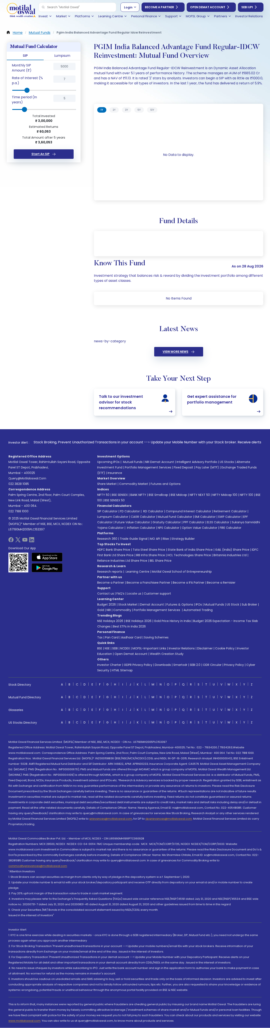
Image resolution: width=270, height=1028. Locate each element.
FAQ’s (120, 593)
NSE (107, 648)
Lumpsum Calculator (112, 517)
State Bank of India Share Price (190, 550)
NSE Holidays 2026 (110, 621)
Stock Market (128, 604)
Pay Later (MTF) (207, 467)
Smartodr (180, 665)
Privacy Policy (234, 665)
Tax (100, 637)
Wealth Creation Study (167, 654)
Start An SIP (40, 154)
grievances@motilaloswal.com (110, 819)
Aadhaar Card (131, 637)
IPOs (199, 604)
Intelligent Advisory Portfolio (197, 462)
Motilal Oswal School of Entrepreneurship (182, 571)
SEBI (115, 648)
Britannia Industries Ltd (230, 555)
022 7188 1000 (18, 511)
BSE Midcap (179, 495)
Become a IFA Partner (188, 582)
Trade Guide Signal (133, 539)
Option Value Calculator (199, 528)
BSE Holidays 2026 (138, 621)
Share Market (107, 484)
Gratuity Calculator (167, 522)
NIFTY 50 (103, 495)
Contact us (105, 593)
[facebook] (11, 541)
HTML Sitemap (122, 670)
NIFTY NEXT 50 (200, 495)
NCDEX (125, 648)
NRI (109, 610)
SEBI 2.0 (195, 665)
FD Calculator (130, 511)
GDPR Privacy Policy (138, 665)
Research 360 (107, 539)
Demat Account (152, 604)
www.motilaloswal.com (24, 1021)
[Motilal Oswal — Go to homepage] (21, 11)
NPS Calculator (168, 528)
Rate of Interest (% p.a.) (27, 80)
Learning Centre (137, 571)
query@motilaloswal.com (27, 478)
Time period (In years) (24, 100)
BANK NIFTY (138, 495)
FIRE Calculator (230, 528)
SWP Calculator (229, 517)
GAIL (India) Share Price (232, 550)
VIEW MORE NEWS (175, 351)
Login (128, 7)
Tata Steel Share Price (149, 550)
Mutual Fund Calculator (175, 517)
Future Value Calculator (132, 522)
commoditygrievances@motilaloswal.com (37, 866)
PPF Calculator (193, 522)
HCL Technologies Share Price (189, 555)
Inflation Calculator (140, 528)
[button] (43, 7)
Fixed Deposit (183, 467)
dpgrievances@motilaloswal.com (168, 819)
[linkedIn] (31, 541)
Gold (100, 610)
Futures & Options (179, 604)
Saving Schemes (156, 637)
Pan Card (112, 637)
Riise (166, 539)
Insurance (115, 473)
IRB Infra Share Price (150, 555)
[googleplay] (47, 567)
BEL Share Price (160, 561)
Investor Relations (182, 648)
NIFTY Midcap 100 (224, 495)
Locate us (134, 593)
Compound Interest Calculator (188, 511)
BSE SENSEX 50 (114, 500)
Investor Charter (109, 665)
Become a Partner (159, 7)
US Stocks (227, 462)
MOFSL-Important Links (149, 648)
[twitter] (18, 541)
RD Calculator (152, 511)
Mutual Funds (133, 462)
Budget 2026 (106, 604)
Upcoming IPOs (108, 462)
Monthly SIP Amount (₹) (21, 68)
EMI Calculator (205, 517)
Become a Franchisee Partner (148, 582)
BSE (99, 648)
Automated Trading (198, 610)
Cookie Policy (225, 648)
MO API (155, 539)
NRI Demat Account (159, 462)
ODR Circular (212, 665)
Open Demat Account (207, 7)
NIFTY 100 (246, 495)
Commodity (122, 610)
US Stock (233, 604)
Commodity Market (133, 484)
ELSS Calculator (218, 522)
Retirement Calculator (230, 511)
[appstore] (47, 557)
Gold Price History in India (172, 621)
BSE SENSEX (120, 495)
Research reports (109, 571)
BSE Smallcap (158, 495)
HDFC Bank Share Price (113, 550)
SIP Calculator (107, 511)
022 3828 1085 (18, 484)
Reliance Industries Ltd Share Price (122, 561)
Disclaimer (205, 648)
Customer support (157, 593)
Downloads (163, 665)
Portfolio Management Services (148, 467)
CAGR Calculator (143, 517)
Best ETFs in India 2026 (129, 626)
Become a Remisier (221, 582)
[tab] (101, 110)
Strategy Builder (183, 539)
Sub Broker (249, 604)
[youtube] (24, 541)
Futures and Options (166, 484)
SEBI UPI (247, 7)
